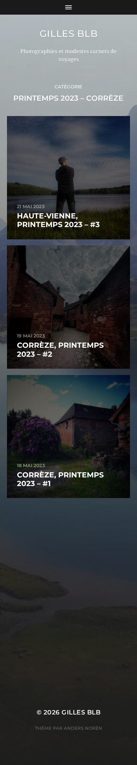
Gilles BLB (69, 33)
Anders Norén (83, 728)
